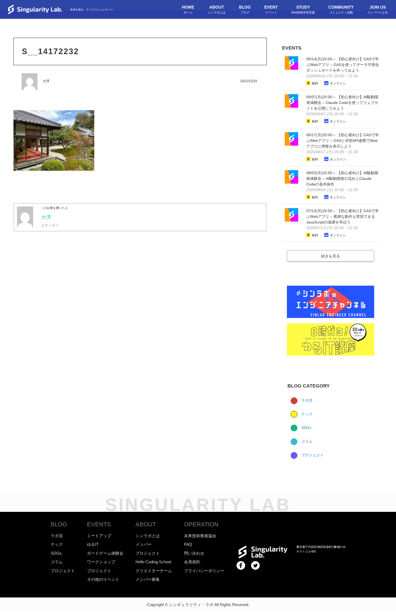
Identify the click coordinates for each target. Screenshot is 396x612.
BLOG (59, 524)
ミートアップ (99, 535)
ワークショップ (101, 561)
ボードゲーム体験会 (105, 553)
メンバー (144, 544)
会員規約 (192, 561)
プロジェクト (312, 455)
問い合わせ (194, 553)
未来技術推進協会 (200, 535)
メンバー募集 (148, 579)
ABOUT (146, 524)
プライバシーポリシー (204, 570)
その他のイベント (103, 579)
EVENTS (99, 524)
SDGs (305, 427)
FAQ (188, 544)
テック (306, 414)
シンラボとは (148, 535)
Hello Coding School (153, 561)
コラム (306, 441)
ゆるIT (93, 544)
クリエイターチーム (154, 570)
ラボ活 (306, 400)
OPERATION (201, 524)
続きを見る (330, 256)
